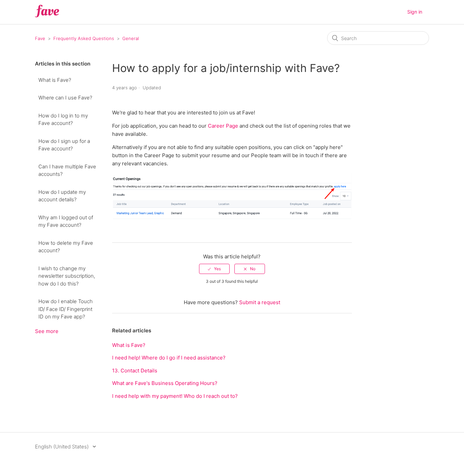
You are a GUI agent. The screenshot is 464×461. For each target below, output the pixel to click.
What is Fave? (54, 80)
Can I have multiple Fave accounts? (67, 170)
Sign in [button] (414, 12)
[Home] (47, 15)
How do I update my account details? (62, 196)
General (130, 38)
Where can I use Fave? (65, 97)
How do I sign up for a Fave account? (64, 145)
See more (46, 331)
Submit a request (259, 302)
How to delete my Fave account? (65, 247)
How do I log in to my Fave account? (63, 119)
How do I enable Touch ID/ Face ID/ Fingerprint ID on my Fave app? (65, 309)
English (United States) (62, 446)
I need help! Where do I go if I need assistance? (169, 357)
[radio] (214, 269)
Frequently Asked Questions (83, 38)
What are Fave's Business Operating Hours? (164, 383)
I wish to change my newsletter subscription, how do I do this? (66, 276)
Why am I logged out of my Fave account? (65, 221)
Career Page (223, 126)
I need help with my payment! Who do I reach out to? (175, 396)
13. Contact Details (134, 370)
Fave (40, 38)
